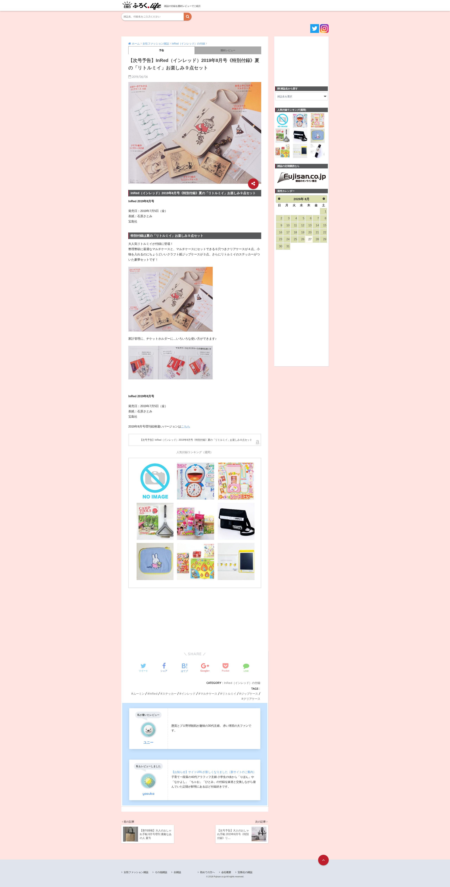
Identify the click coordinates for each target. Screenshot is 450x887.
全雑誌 (177, 872)
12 (302, 225)
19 (302, 232)
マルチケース (208, 693)
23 (280, 239)
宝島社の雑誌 (245, 872)
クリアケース (251, 698)
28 (317, 239)
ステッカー (169, 693)
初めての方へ (207, 872)
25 (295, 239)
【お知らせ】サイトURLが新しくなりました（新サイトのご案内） (213, 771)
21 (317, 232)
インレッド (188, 693)
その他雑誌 (161, 872)
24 (288, 239)
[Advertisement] (194, 617)
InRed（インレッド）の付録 (242, 683)
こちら (185, 426)
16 (280, 232)
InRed (153, 693)
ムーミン (138, 693)
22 (324, 232)
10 (288, 225)
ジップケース (249, 693)
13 (309, 225)
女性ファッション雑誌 (136, 872)
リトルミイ (229, 693)
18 (295, 232)
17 (288, 232)
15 (324, 225)
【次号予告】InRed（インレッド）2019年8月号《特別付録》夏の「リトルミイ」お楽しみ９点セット (196, 439)
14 (317, 225)
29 (324, 239)
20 (309, 232)
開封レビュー (228, 50)
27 (309, 239)
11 (295, 225)
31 (288, 246)
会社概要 (226, 872)
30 (280, 246)
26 (302, 239)
